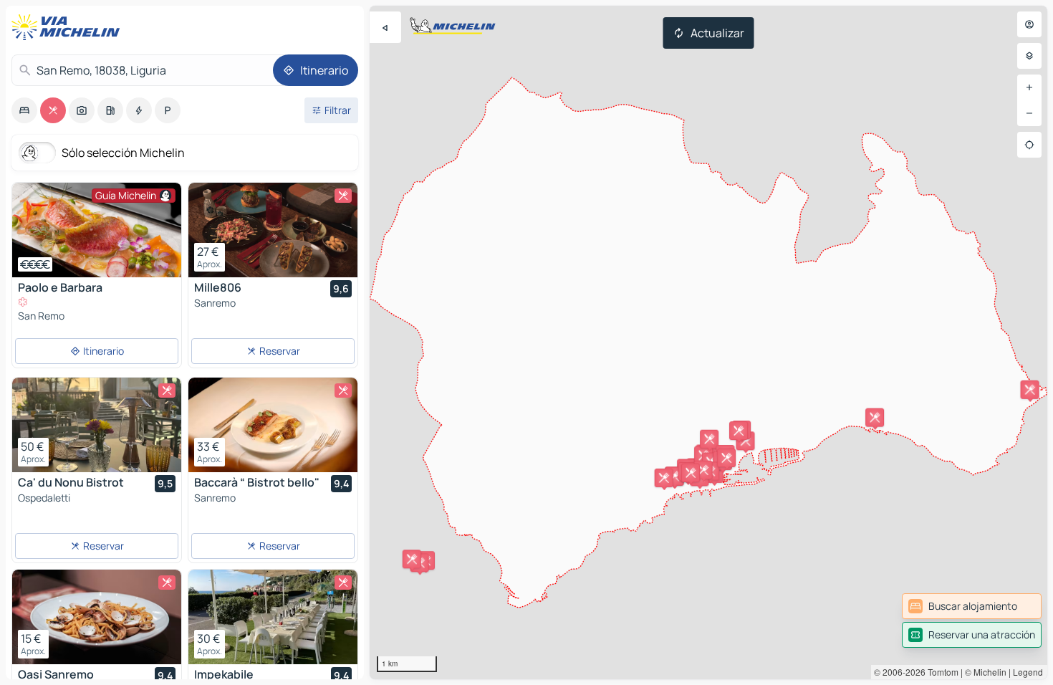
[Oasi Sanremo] (96, 617)
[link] (972, 606)
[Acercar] (1029, 87)
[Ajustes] (1029, 56)
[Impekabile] (272, 617)
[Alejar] (1029, 113)
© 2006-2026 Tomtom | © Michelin (940, 672)
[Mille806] (272, 230)
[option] (24, 110)
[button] (1030, 389)
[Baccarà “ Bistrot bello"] (272, 425)
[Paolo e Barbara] (96, 230)
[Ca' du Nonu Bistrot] (96, 425)
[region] (708, 342)
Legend (1028, 672)
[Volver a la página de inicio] (68, 27)
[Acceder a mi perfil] (1029, 24)
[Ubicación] (1029, 145)
